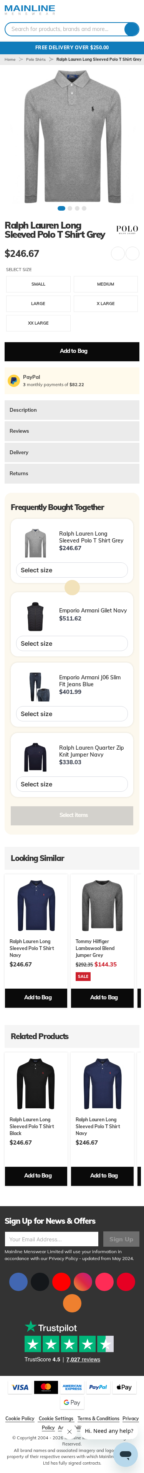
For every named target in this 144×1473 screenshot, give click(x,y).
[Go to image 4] (84, 208)
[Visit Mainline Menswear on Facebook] (18, 1282)
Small (38, 284)
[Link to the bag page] (111, 11)
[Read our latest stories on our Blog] (72, 1303)
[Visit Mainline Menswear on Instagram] (83, 1282)
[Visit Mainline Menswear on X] (40, 1282)
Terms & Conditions (98, 1418)
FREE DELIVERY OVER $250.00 (72, 47)
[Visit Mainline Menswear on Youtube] (61, 1282)
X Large (106, 303)
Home (10, 59)
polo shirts (36, 59)
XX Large (38, 323)
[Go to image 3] (77, 208)
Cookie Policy (20, 1418)
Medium (105, 284)
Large (38, 303)
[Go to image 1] (61, 208)
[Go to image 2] (70, 208)
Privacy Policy (63, 1258)
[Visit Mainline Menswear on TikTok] (104, 1282)
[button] (118, 253)
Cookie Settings (56, 1418)
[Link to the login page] (121, 11)
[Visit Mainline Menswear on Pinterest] (126, 1282)
